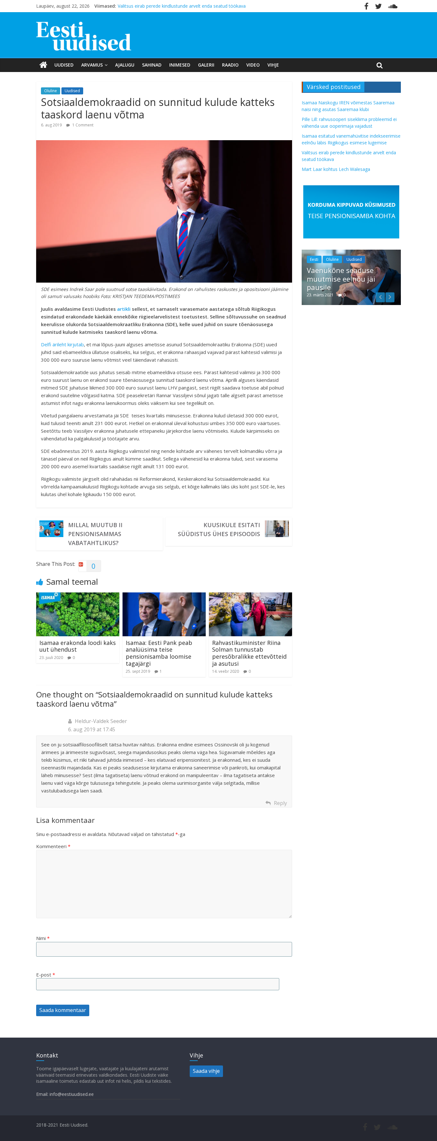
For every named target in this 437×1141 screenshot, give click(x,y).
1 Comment (82, 125)
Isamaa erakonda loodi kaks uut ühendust (77, 646)
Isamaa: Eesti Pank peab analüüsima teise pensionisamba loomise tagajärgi (159, 653)
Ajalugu (124, 65)
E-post (45, 974)
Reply (280, 803)
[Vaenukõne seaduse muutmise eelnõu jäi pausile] (351, 253)
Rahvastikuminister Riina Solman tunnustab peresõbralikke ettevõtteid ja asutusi (249, 653)
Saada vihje (206, 1070)
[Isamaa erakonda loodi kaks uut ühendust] (77, 596)
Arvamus (92, 65)
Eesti (314, 259)
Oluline (50, 90)
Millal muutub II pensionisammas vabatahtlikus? (95, 534)
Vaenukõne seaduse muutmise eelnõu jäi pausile (341, 278)
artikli (124, 309)
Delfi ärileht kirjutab (62, 344)
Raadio (230, 65)
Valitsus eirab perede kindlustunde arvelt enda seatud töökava (182, 6)
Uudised (64, 65)
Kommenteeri (53, 846)
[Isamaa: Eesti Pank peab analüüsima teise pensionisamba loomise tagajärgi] (164, 596)
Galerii (206, 65)
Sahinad (152, 65)
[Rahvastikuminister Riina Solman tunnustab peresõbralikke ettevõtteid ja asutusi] (250, 596)
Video (253, 65)
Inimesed (179, 65)
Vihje (273, 65)
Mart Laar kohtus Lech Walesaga (336, 169)
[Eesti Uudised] (43, 65)
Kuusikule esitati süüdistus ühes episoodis (219, 529)
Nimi (43, 938)
